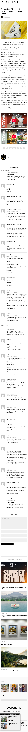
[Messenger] (7, 148)
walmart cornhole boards (6, 498)
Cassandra (9, 339)
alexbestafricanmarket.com (13, 482)
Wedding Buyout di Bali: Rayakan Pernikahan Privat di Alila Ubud (13, 718)
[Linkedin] (15, 148)
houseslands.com (10, 406)
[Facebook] (4, 148)
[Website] (8, 157)
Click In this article (11, 241)
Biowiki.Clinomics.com (12, 379)
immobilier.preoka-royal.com (13, 254)
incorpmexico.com (11, 419)
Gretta (8, 435)
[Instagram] (2, 696)
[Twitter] (9, 148)
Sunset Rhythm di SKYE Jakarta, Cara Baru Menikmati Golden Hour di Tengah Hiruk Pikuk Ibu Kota (13, 587)
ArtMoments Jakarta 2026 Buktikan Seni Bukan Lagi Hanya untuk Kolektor (14, 643)
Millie (8, 447)
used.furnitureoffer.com (12, 354)
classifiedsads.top (11, 277)
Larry (8, 469)
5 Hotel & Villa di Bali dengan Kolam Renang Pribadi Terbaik (14, 616)
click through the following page (14, 209)
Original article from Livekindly (9, 111)
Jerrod (8, 313)
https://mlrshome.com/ (12, 394)
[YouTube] (4, 696)
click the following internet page (14, 196)
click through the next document (14, 224)
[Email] (24, 148)
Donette (8, 290)
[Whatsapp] (18, 148)
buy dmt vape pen (5, 170)
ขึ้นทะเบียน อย (4, 325)
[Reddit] (21, 148)
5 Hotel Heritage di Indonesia (12, 724)
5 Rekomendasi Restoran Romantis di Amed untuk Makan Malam (13, 671)
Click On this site (10, 184)
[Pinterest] (12, 148)
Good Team (10, 155)
